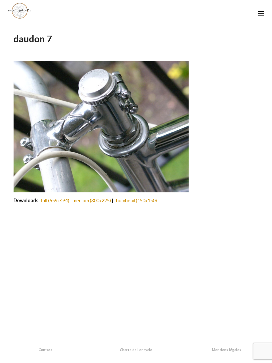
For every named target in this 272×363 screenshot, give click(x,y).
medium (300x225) (92, 200)
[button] (261, 13)
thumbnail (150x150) (135, 200)
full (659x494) (55, 200)
